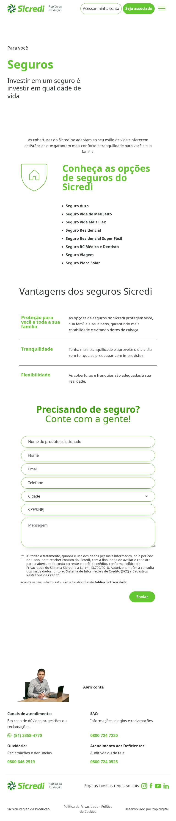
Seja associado (138, 8)
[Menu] (161, 9)
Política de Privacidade (81, 806)
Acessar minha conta (101, 8)
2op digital (160, 809)
